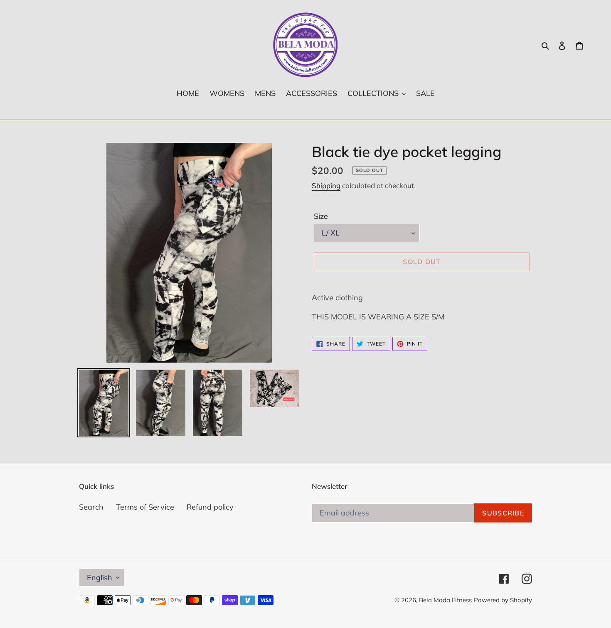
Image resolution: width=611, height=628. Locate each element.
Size (321, 216)
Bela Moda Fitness (445, 600)
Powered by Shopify (503, 600)
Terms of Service (145, 507)
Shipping (326, 185)
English (99, 577)
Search (91, 507)
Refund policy (210, 507)
